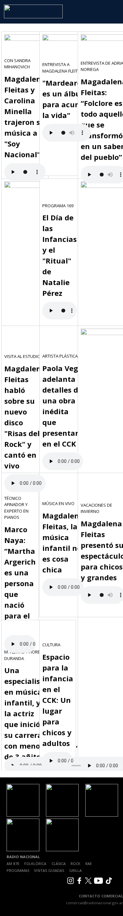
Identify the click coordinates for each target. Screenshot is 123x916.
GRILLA (75, 870)
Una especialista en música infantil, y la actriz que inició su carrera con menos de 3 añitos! (26, 713)
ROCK (75, 863)
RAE (88, 863)
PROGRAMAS (18, 870)
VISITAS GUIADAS (49, 870)
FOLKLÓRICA (35, 863)
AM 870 (13, 863)
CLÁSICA (58, 863)
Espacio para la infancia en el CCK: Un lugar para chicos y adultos (57, 700)
